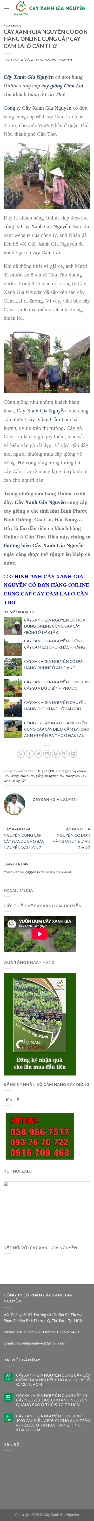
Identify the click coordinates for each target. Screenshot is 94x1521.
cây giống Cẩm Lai (62, 86)
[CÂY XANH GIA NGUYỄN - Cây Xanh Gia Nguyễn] (50, 8)
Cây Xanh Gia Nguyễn (29, 77)
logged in (32, 872)
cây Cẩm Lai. (47, 252)
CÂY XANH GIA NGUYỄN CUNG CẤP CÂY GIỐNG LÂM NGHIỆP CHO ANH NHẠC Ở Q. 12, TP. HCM (53, 1380)
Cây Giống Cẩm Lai (16, 776)
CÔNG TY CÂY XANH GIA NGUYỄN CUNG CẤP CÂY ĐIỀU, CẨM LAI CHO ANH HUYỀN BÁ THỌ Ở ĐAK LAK (56, 729)
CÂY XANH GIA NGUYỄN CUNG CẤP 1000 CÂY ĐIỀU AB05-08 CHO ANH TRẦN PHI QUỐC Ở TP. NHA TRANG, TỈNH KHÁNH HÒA (53, 1423)
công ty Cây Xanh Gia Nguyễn (37, 226)
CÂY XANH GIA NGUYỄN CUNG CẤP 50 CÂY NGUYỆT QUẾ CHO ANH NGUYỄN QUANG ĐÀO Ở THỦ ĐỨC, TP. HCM (51, 1400)
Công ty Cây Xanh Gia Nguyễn (37, 108)
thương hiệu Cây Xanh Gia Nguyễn (44, 545)
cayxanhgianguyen (56, 59)
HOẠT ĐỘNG (13, 25)
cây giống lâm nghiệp (44, 776)
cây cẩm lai (79, 771)
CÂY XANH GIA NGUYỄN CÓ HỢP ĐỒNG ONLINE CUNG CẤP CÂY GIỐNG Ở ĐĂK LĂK (54, 626)
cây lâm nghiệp (70, 776)
